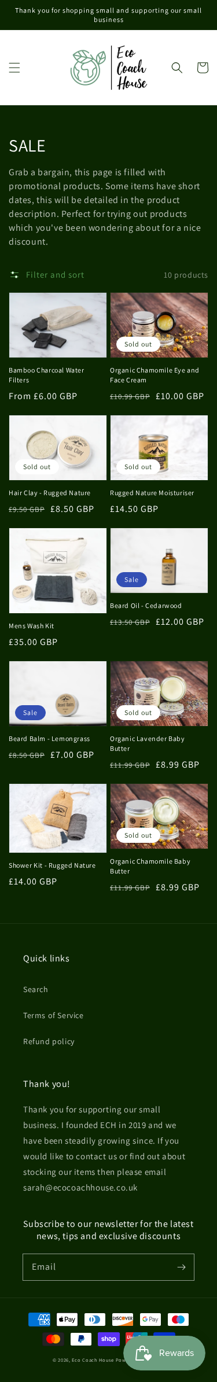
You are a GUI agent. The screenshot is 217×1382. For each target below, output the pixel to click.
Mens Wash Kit (31, 625)
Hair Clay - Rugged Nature (50, 492)
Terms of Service (53, 1015)
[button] (14, 67)
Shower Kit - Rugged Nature (52, 865)
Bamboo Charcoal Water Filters (46, 375)
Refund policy (49, 1041)
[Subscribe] (181, 1267)
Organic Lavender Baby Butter (147, 743)
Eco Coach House (93, 1360)
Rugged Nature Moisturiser (152, 492)
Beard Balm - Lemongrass (49, 738)
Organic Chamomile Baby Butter (150, 866)
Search (36, 989)
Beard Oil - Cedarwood (146, 605)
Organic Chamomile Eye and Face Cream (155, 375)
